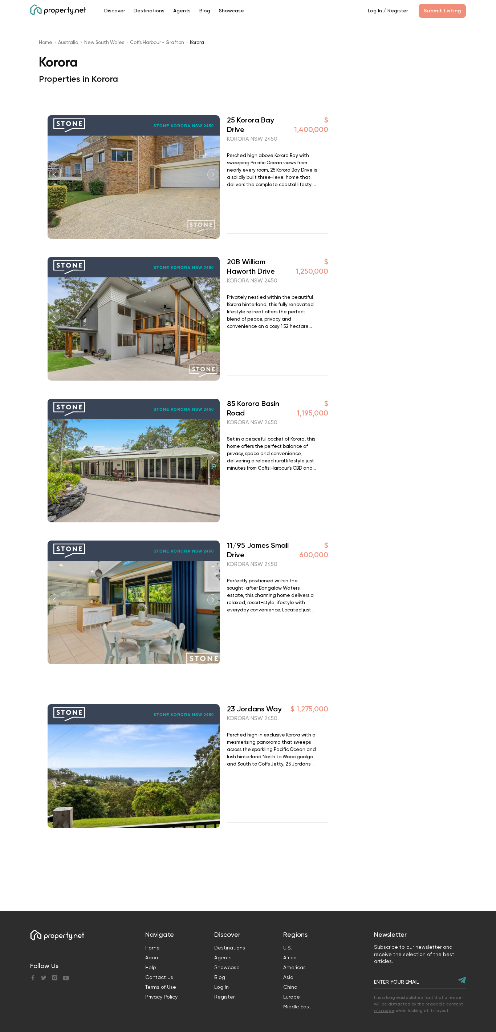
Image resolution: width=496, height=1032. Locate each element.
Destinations (149, 10)
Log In (375, 10)
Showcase (231, 10)
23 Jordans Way (254, 708)
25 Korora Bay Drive (250, 125)
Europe (291, 997)
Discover (114, 10)
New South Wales (104, 42)
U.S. (287, 948)
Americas (294, 967)
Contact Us (159, 977)
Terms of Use (160, 987)
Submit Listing (442, 11)
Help (150, 967)
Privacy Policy (161, 997)
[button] (212, 174)
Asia (288, 977)
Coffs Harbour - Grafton (157, 42)
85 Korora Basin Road (253, 408)
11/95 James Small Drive (258, 550)
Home (45, 42)
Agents (182, 10)
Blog (204, 10)
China (290, 987)
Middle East (297, 1006)
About (152, 957)
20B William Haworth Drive (251, 266)
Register (397, 10)
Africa (290, 957)
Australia (68, 42)
